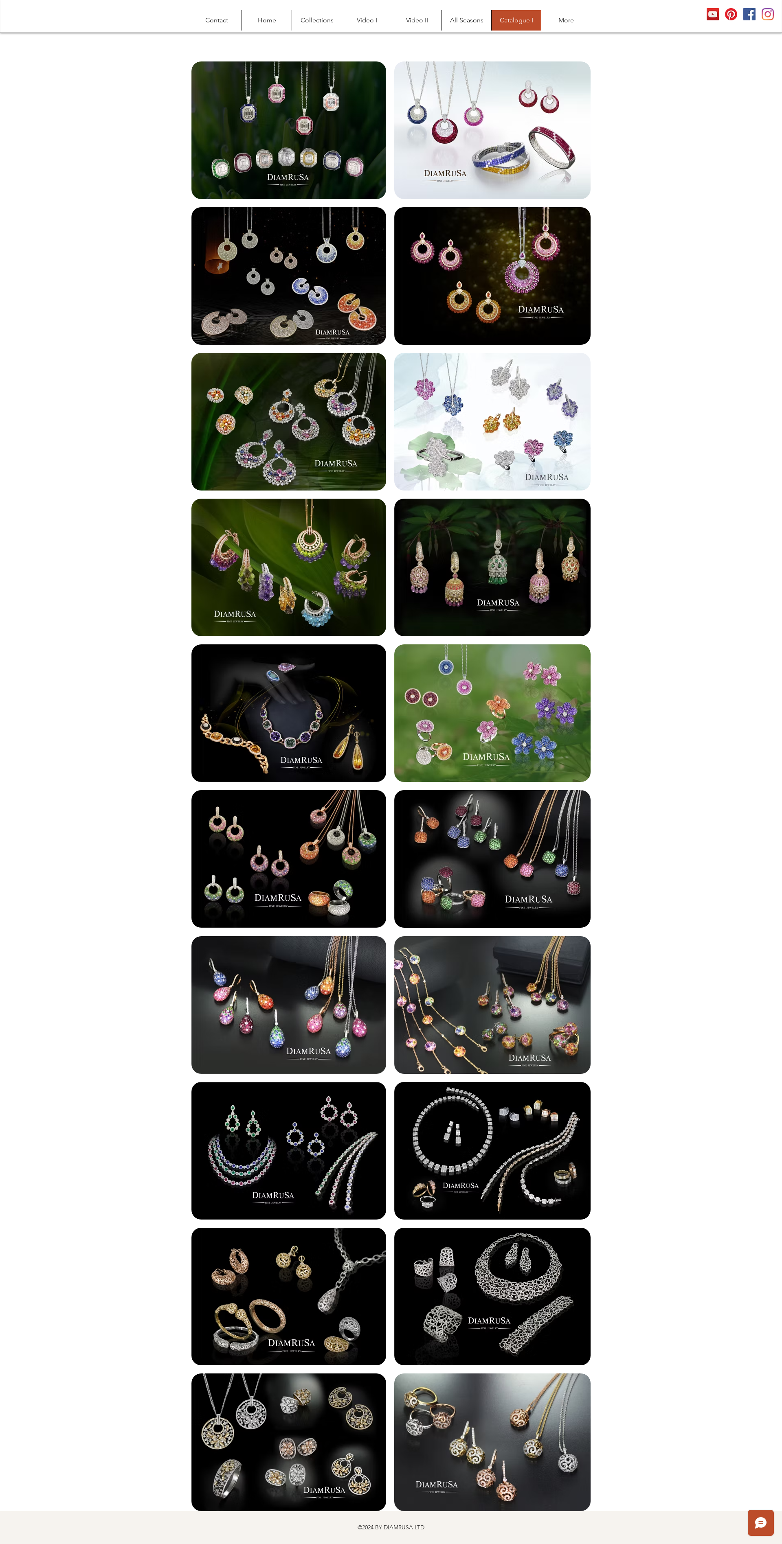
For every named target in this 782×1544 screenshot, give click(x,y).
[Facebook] (749, 14)
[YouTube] (713, 14)
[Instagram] (768, 14)
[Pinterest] (731, 14)
